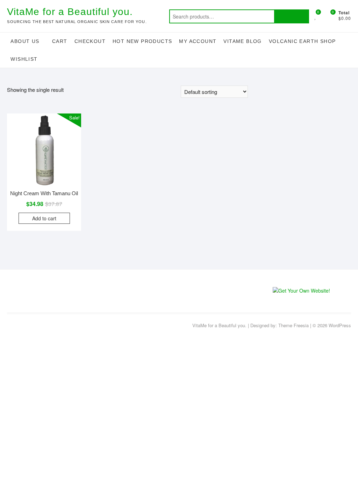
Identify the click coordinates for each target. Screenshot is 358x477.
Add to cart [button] (44, 218)
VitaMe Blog (242, 41)
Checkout (90, 41)
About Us (24, 41)
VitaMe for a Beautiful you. (70, 11)
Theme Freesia (293, 325)
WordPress (340, 325)
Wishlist (23, 59)
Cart (59, 41)
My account (197, 41)
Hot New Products (142, 41)
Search (291, 16)
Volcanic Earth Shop (302, 41)
